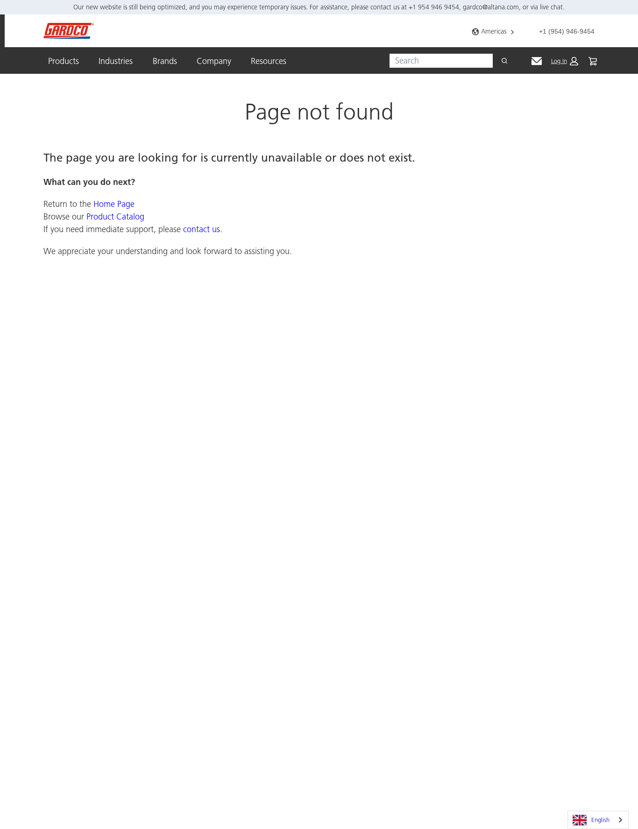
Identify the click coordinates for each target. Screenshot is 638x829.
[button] (565, 61)
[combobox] (437, 61)
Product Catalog (115, 216)
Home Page (114, 203)
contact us (201, 229)
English (600, 819)
